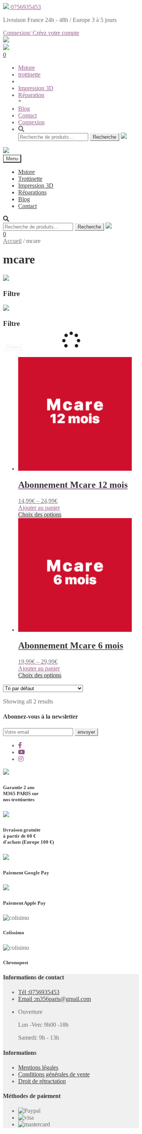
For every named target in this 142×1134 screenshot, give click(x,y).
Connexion (31, 122)
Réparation (31, 95)
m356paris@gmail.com (54, 999)
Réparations (32, 192)
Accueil (12, 241)
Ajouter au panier (39, 507)
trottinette (29, 74)
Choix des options (39, 514)
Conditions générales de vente (54, 1074)
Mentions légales (38, 1067)
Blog (24, 108)
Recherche (104, 137)
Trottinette (30, 178)
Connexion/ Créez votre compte (41, 33)
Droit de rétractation (42, 1081)
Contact (27, 115)
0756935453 (25, 7)
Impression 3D (35, 88)
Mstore (26, 67)
